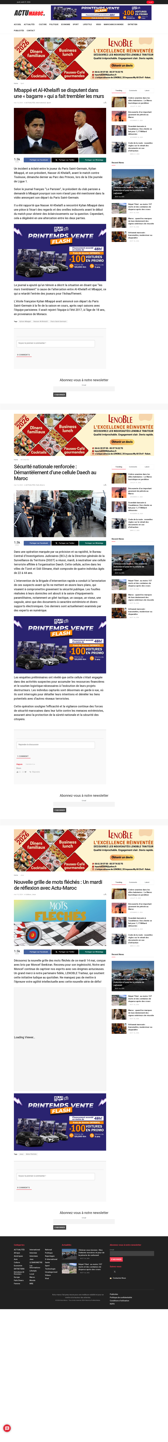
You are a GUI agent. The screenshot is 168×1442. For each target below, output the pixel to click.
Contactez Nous (119, 1278)
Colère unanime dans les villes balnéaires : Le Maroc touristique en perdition (140, 100)
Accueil (17, 24)
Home (16, 83)
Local (32, 1274)
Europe (17, 1277)
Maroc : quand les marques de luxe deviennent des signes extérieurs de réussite (141, 221)
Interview (33, 1253)
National (48, 1250)
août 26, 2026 (119, 196)
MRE (31, 1284)
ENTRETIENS (19, 1269)
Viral (47, 1278)
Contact (31, 31)
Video (98, 24)
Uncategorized (51, 1272)
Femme (17, 1284)
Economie (65, 24)
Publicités (19, 31)
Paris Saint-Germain (58, 321)
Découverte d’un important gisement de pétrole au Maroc (140, 114)
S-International (51, 1259)
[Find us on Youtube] (119, 1271)
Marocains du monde (113, 24)
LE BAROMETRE (36, 1262)
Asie (15, 1259)
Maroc (32, 1277)
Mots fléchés (31, 1154)
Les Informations (35, 1267)
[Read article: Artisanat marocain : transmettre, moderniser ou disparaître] (119, 236)
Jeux (22, 875)
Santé (47, 1262)
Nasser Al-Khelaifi (41, 321)
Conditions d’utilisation (119, 1301)
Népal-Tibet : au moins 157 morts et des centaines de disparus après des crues (140, 207)
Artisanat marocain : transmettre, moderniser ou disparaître (140, 235)
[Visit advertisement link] (101, 12)
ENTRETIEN (132, 24)
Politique (53, 24)
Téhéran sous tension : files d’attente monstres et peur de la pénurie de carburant (130, 190)
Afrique (17, 1253)
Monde (32, 1280)
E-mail (84, 385)
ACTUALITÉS (29, 24)
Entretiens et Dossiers (19, 1273)
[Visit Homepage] (29, 13)
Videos (48, 1275)
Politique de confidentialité (121, 1297)
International (41, 103)
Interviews (34, 1256)
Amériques (18, 1256)
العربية (150, 2)
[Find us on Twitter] (115, 1271)
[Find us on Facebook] (110, 1271)
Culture (43, 24)
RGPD (112, 1304)
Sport (76, 24)
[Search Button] (153, 27)
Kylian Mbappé (25, 321)
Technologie (50, 1269)
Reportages (50, 1256)
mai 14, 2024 (18, 103)
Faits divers (40, 485)
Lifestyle (87, 24)
